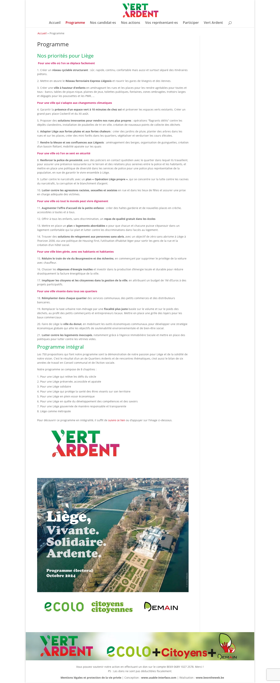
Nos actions (130, 23)
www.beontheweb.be (210, 677)
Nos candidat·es (103, 23)
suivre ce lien (116, 420)
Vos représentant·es (161, 23)
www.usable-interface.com (158, 677)
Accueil (55, 23)
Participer (191, 23)
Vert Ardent (213, 23)
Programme (75, 23)
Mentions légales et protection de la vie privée (91, 677)
